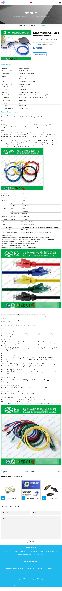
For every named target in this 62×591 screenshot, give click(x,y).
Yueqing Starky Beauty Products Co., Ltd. (15, 572)
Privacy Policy (39, 555)
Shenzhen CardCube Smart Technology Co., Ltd (29, 565)
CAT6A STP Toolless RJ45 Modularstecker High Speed (53, 499)
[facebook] (20, 579)
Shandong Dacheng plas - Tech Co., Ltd (43, 572)
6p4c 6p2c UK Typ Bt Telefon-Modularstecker (12, 499)
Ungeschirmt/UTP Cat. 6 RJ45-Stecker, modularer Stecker (33, 499)
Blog (41, 551)
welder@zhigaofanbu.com (43, 585)
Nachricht (33, 551)
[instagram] (37, 579)
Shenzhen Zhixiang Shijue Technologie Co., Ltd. (20, 568)
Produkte (23, 25)
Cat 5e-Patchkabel (32, 25)
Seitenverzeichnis (24, 555)
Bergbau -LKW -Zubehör (45, 568)
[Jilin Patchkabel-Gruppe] (3, 2)
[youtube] (33, 579)
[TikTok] (41, 579)
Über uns (13, 551)
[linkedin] (24, 579)
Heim (18, 25)
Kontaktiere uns (52, 551)
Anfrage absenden (40, 54)
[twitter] (29, 579)
